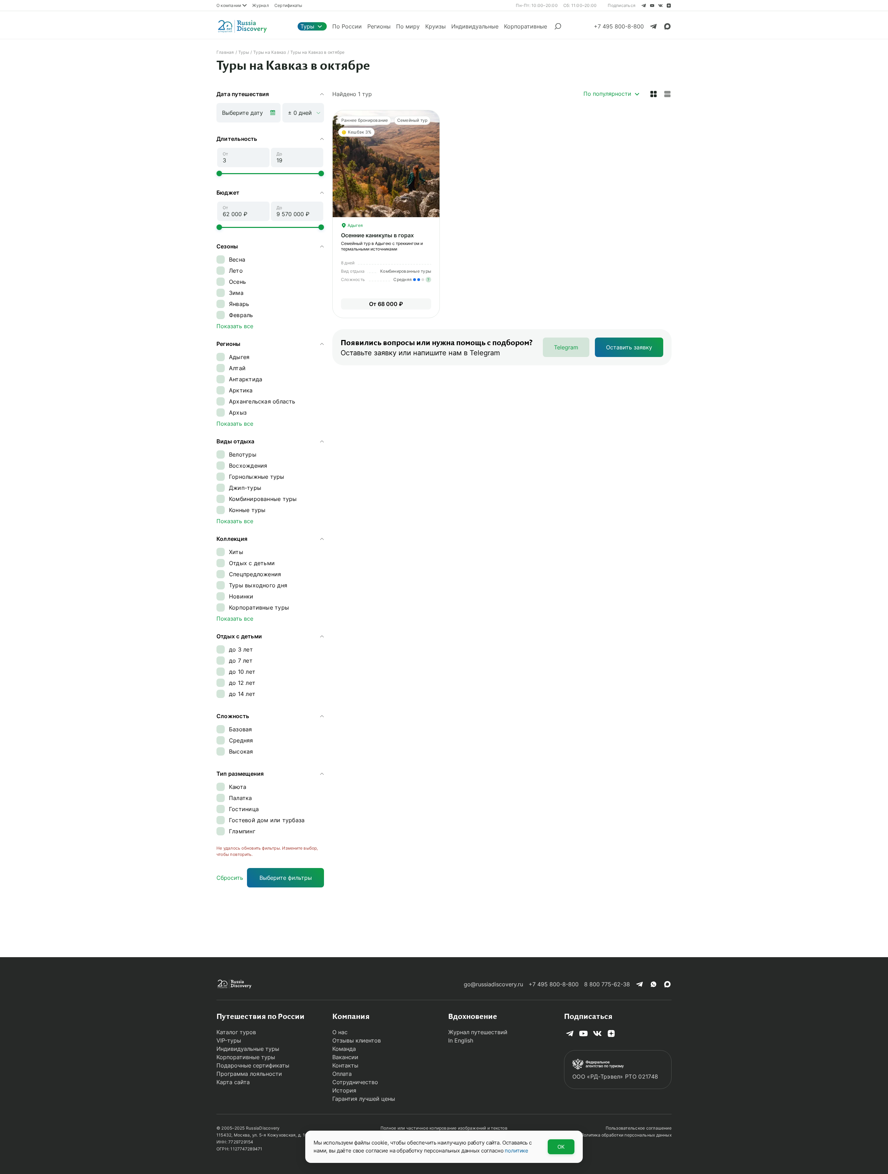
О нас (340, 1032)
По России (347, 26)
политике (516, 1150)
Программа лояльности (249, 1073)
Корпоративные (525, 26)
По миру (408, 26)
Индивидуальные (474, 26)
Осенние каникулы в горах (377, 235)
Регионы (379, 26)
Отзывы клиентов (356, 1040)
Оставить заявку (629, 347)
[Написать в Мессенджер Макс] (667, 26)
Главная (225, 52)
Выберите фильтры (285, 877)
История (344, 1090)
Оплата (342, 1073)
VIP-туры (228, 1040)
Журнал (260, 5)
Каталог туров (236, 1032)
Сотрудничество (355, 1082)
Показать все (234, 326)
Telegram (566, 347)
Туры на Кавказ (269, 52)
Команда (344, 1048)
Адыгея (355, 225)
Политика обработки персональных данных (626, 1135)
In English (460, 1040)
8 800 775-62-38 (607, 984)
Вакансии (345, 1057)
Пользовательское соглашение (639, 1128)
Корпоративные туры (245, 1057)
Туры (307, 26)
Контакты (345, 1065)
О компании (228, 5)
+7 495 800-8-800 (554, 984)
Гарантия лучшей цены (363, 1098)
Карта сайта (233, 1082)
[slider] (219, 173)
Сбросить (229, 877)
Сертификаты (288, 5)
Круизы (435, 26)
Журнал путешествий (477, 1032)
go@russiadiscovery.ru (493, 984)
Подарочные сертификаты (252, 1065)
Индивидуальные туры (247, 1048)
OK (561, 1146)
